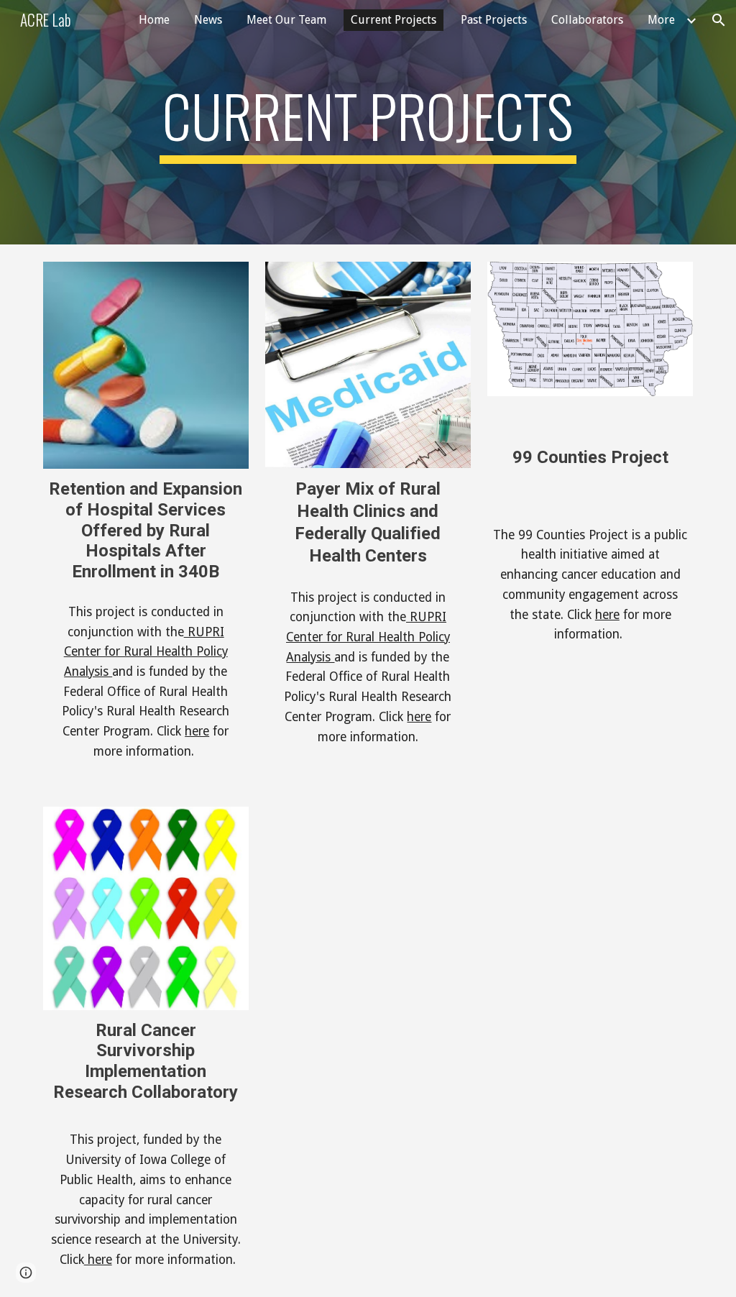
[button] (719, 20)
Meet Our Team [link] (286, 20)
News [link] (208, 20)
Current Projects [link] (393, 20)
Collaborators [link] (587, 20)
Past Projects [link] (494, 20)
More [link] (661, 20)
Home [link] (154, 20)
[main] (367, 122)
